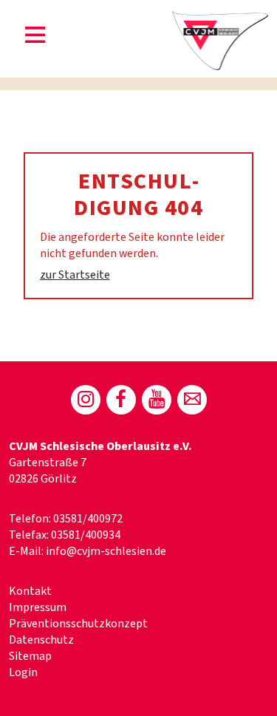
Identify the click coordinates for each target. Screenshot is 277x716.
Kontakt (30, 591)
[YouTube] (156, 400)
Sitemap (30, 656)
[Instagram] (85, 400)
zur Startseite (75, 275)
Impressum (37, 607)
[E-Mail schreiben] (192, 400)
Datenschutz (41, 640)
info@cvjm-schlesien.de (106, 551)
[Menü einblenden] (35, 38)
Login (23, 672)
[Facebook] (121, 400)
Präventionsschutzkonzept (78, 624)
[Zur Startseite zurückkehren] (220, 19)
